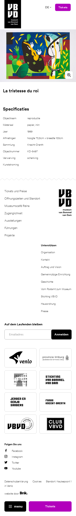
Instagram (17, 456)
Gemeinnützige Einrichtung (55, 274)
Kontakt (45, 259)
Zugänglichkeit (13, 213)
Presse (44, 311)
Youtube (16, 468)
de (47, 7)
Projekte (9, 235)
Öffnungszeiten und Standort (22, 198)
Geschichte (47, 281)
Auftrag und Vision (51, 267)
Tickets (50, 506)
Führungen (10, 228)
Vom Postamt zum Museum (56, 289)
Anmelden (61, 334)
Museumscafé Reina (17, 206)
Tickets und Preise (15, 191)
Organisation (48, 252)
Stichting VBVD (49, 296)
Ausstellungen (13, 220)
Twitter (15, 462)
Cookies (37, 481)
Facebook (17, 450)
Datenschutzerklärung (16, 481)
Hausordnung (48, 303)
